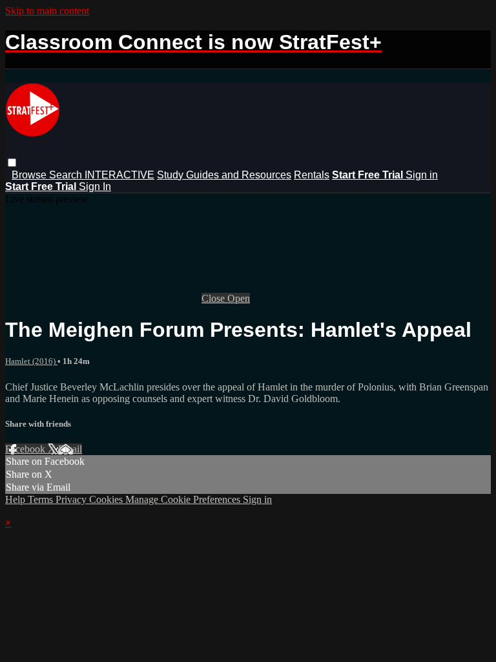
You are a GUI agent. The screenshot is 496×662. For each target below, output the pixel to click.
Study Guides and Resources (224, 174)
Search (67, 174)
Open (238, 298)
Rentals (311, 174)
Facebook (26, 448)
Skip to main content (47, 10)
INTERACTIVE (119, 174)
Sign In (95, 186)
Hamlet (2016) (31, 361)
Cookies (107, 499)
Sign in (422, 174)
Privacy (72, 499)
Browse (30, 174)
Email (70, 448)
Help (16, 499)
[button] (12, 162)
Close (214, 298)
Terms (42, 499)
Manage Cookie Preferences (184, 499)
